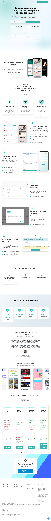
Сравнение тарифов (25, 452)
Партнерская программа (43, 485)
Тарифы (26, 1)
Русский (6, 484)
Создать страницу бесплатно (33, 21)
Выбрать (7, 447)
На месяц (23, 400)
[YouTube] (15, 484)
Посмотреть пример (13, 72)
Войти (33, 1)
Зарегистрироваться (43, 1)
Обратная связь (18, 486)
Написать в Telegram (26, 471)
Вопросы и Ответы (42, 488)
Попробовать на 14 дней (44, 446)
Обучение (41, 484)
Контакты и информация (43, 496)
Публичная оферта (30, 487)
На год (28, 400)
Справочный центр (42, 500)
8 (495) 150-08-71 (9, 516)
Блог (39, 487)
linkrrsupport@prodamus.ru (15, 518)
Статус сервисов (41, 501)
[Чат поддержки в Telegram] (16, 484)
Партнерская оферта (30, 488)
